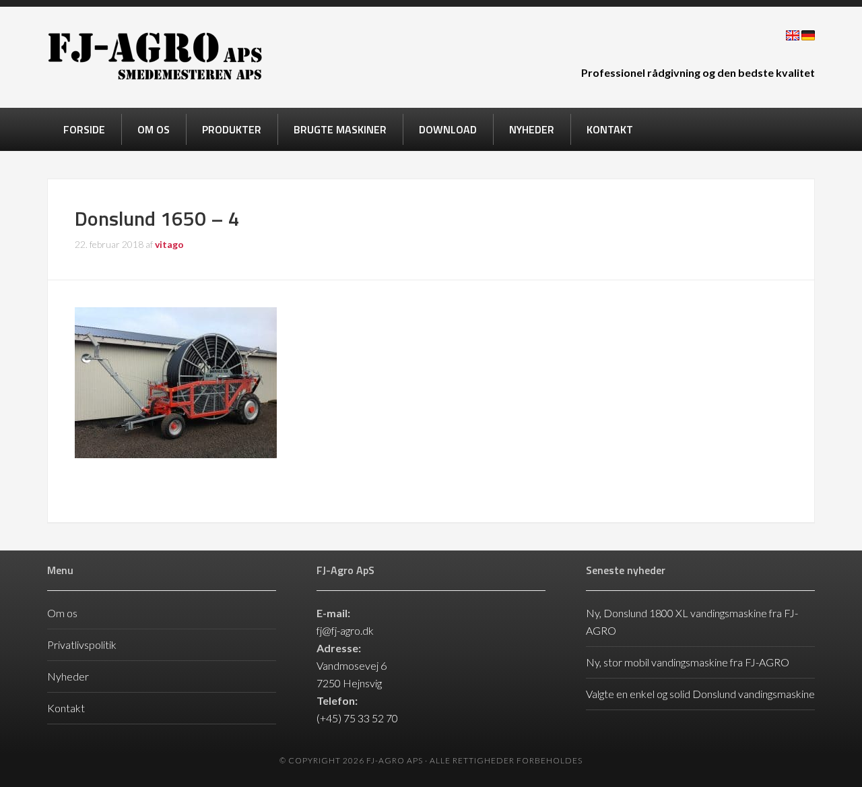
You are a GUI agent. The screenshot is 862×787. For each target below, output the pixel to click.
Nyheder (68, 676)
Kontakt (66, 707)
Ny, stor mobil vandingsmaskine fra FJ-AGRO (687, 662)
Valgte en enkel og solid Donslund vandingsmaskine (700, 693)
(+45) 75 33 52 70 (357, 718)
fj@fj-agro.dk (345, 630)
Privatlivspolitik (82, 644)
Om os (62, 612)
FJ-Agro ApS (155, 56)
